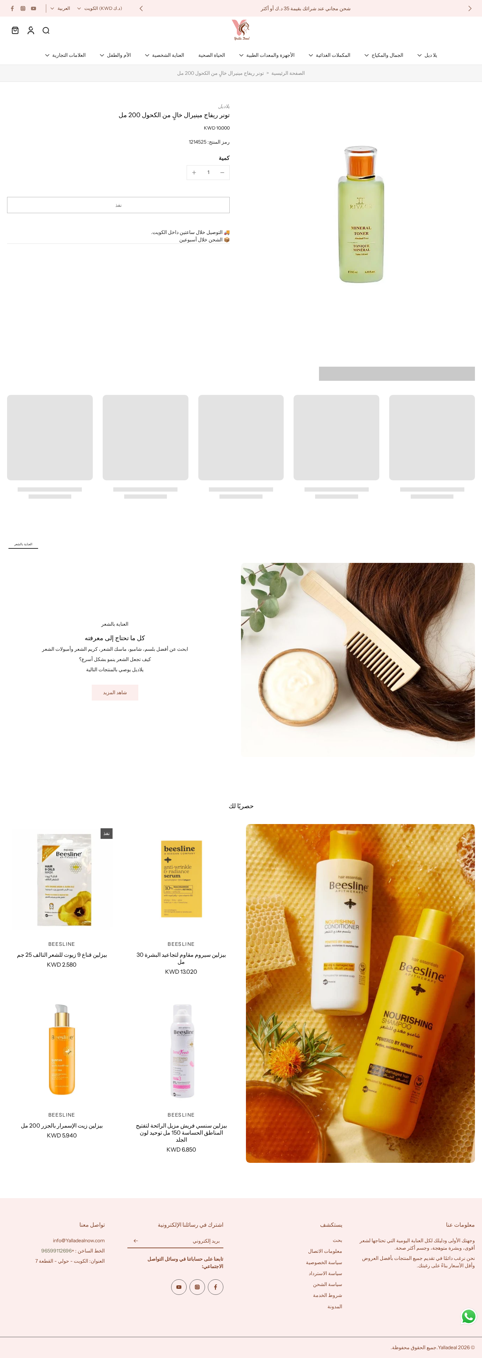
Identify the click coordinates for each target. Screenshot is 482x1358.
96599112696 (56, 1251)
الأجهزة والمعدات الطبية (270, 55)
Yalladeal (447, 1347)
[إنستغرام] (23, 8)
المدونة (334, 1306)
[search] (46, 30)
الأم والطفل (119, 55)
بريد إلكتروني (206, 1241)
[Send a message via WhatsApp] (468, 1316)
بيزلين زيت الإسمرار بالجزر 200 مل (62, 1125)
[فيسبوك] (12, 8)
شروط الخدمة (327, 1295)
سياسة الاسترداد (325, 1273)
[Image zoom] (363, 214)
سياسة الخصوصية (324, 1262)
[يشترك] (135, 1241)
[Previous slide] (470, 8)
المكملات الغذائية (333, 55)
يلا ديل (430, 55)
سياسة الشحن (327, 1284)
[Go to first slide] (141, 8)
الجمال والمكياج (387, 55)
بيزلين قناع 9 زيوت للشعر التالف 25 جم (62, 954)
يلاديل (224, 106)
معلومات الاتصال (325, 1251)
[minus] (222, 172)
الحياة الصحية (211, 55)
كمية (224, 157)
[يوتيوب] (33, 8)
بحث (337, 1240)
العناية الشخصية (168, 55)
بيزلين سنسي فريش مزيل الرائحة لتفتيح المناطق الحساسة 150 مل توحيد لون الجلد (181, 1132)
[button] (118, 205)
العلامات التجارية (69, 55)
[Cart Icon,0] (15, 30)
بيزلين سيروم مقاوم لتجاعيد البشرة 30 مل (181, 958)
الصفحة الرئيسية (288, 73)
